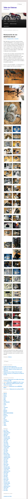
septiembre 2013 (7, 471)
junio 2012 (6, 490)
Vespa (5, 424)
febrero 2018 (6, 431)
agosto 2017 (6, 434)
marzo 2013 (6, 478)
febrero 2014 (6, 464)
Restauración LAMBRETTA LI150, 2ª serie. (15, 382)
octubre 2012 (6, 484)
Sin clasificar (6, 421)
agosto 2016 (6, 439)
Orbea (5, 417)
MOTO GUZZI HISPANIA (8, 413)
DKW (5, 399)
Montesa (10, 357)
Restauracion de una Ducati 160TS (17, 389)
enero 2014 (6, 465)
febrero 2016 (6, 445)
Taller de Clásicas (10, 7)
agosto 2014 (6, 458)
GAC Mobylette (7, 402)
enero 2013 (6, 480)
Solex (5, 422)
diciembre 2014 (7, 454)
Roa (4, 418)
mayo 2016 (6, 442)
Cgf (4, 383)
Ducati (5, 400)
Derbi (5, 398)
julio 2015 (5, 449)
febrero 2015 (6, 453)
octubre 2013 (6, 469)
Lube (5, 408)
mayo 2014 (6, 461)
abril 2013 (5, 476)
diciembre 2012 (7, 482)
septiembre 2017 (7, 432)
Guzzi (5, 403)
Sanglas (5, 419)
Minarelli (5, 410)
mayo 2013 (6, 475)
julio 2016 (5, 441)
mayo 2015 (6, 450)
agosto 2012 (6, 487)
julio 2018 (5, 430)
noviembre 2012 (7, 483)
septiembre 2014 (7, 457)
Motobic (5, 414)
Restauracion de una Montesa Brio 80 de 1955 (13, 367)
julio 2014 (5, 460)
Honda (5, 404)
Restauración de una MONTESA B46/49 (10, 36)
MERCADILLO (6, 26)
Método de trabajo (13, 23)
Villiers (5, 425)
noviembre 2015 (7, 446)
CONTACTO (6, 23)
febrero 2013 (6, 479)
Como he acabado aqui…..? (13, 21)
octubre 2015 (6, 447)
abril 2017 (5, 435)
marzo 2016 (6, 443)
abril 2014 (5, 463)
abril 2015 (5, 452)
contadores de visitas (8, 496)
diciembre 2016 (7, 436)
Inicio (5, 21)
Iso (4, 406)
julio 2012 (5, 489)
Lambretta (6, 407)
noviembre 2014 (7, 456)
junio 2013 (6, 473)
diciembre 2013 (7, 467)
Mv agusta (6, 415)
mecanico (16, 38)
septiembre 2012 (7, 486)
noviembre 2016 (7, 438)
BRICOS (5, 393)
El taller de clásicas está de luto (10, 366)
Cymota (5, 396)
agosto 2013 (6, 472)
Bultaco (5, 395)
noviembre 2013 (7, 468)
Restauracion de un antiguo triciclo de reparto (13, 372)
